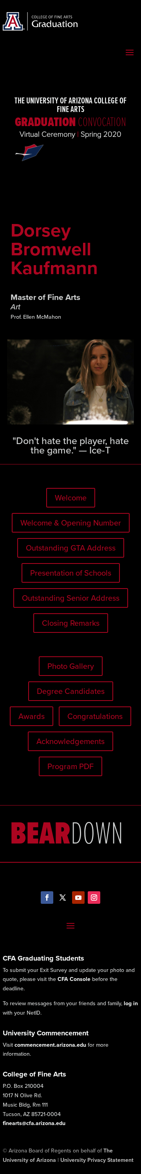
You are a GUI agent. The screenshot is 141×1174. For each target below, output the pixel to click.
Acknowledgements (70, 741)
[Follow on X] (62, 897)
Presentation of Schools (70, 573)
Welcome (71, 498)
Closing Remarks (70, 623)
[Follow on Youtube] (78, 897)
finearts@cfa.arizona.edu (34, 1123)
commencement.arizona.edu (50, 1045)
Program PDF (70, 766)
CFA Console (74, 979)
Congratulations (95, 716)
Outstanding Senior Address (70, 598)
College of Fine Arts (34, 1074)
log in (131, 1003)
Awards (31, 716)
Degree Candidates (71, 691)
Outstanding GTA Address (71, 548)
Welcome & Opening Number (70, 523)
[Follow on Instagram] (94, 897)
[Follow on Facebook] (47, 897)
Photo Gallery (70, 666)
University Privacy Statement (97, 1160)
